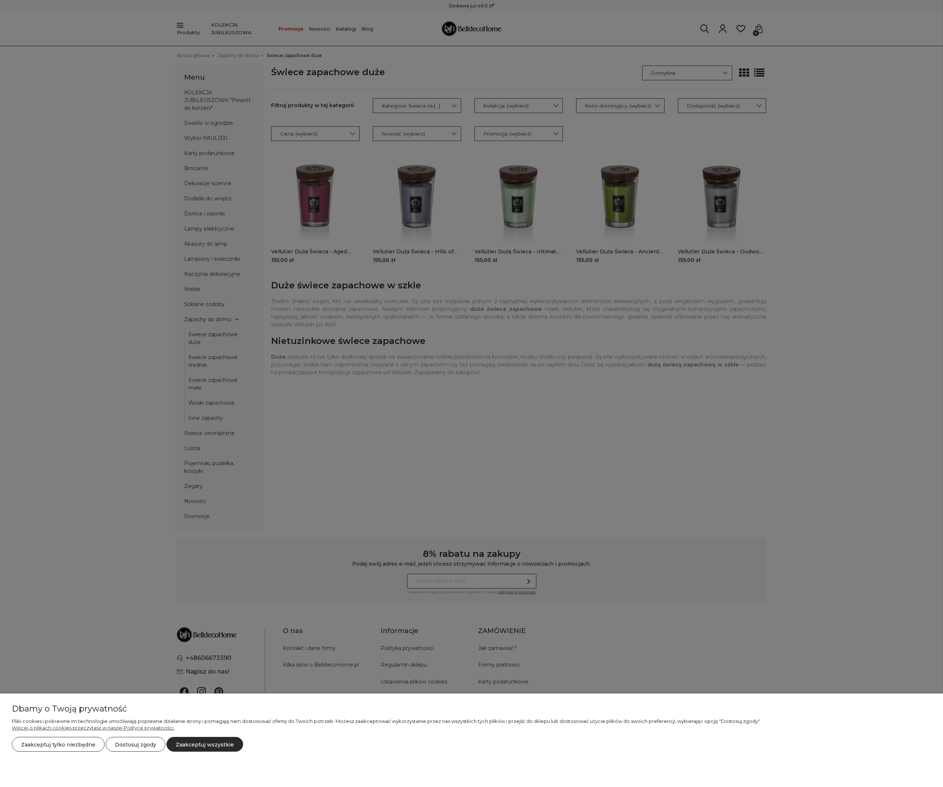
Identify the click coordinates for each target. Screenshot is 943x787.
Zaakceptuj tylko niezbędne (58, 744)
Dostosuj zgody (135, 744)
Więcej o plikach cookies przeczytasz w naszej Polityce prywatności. (93, 728)
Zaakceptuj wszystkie (205, 744)
